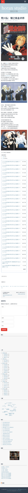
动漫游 (3, 286)
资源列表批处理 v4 (6, 425)
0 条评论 (16, 20)
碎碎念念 (5, 391)
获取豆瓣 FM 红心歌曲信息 (8, 427)
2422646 (8, 490)
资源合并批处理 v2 (6, 424)
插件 (6, 403)
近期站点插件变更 (20, 293)
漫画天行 (7, 286)
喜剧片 (14, 411)
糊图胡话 (5, 393)
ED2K (13, 286)
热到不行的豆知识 (6, 438)
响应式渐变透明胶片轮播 (8, 439)
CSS (6, 406)
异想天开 (5, 385)
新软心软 (5, 369)
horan (3, 20)
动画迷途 (5, 354)
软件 (13, 414)
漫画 (15, 286)
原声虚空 (5, 361)
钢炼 (7, 63)
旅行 (5, 404)
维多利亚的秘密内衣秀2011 (7, 294)
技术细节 (5, 367)
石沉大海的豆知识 (6, 430)
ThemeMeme (19, 490)
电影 (10, 414)
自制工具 (11, 406)
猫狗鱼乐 (5, 390)
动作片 (6, 412)
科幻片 (5, 413)
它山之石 (5, 384)
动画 (3, 408)
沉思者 (3, 381)
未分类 (3, 379)
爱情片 (11, 403)
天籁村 (3, 359)
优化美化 (5, 364)
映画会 (3, 373)
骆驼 (3, 66)
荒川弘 (17, 286)
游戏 (9, 415)
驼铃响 (3, 388)
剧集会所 (5, 375)
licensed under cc (15, 489)
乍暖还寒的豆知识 (6, 433)
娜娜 (4, 410)
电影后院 (5, 378)
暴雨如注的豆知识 (6, 435)
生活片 (3, 411)
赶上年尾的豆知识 (6, 429)
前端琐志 (5, 366)
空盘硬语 (5, 370)
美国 (8, 410)
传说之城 (5, 382)
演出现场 (5, 376)
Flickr (13, 408)
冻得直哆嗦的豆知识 (7, 443)
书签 (2, 287)
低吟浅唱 (5, 360)
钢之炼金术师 (7, 75)
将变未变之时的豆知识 (7, 444)
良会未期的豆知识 (6, 422)
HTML (15, 408)
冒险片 (8, 402)
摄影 (6, 414)
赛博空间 (5, 372)
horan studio (14, 7)
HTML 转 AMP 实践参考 (7, 432)
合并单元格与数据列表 (7, 441)
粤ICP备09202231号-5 (22, 489)
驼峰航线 (5, 394)
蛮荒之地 (5, 387)
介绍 (3, 156)
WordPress (15, 405)
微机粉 (3, 363)
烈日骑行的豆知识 (6, 436)
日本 (4, 405)
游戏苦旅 (5, 355)
